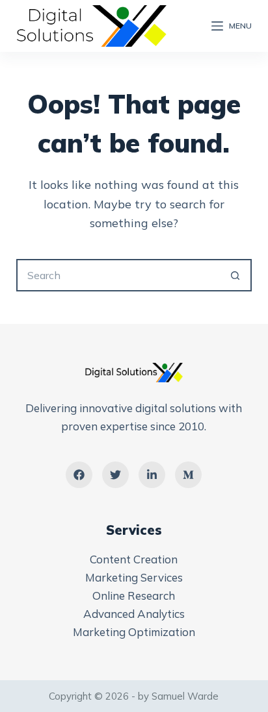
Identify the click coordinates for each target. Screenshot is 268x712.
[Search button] (235, 275)
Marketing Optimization (134, 632)
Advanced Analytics (134, 613)
